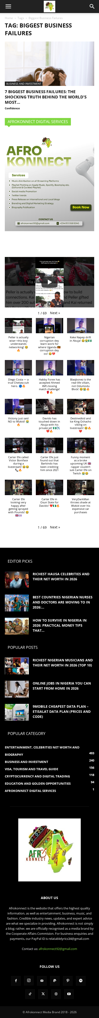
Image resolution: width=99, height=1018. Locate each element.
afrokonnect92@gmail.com (58, 949)
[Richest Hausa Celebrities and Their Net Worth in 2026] (17, 579)
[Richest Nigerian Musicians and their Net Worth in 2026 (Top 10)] (17, 666)
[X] (43, 994)
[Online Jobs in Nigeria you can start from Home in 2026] (17, 689)
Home (9, 18)
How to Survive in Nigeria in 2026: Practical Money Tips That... (60, 625)
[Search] (92, 6)
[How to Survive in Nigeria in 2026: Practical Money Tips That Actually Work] (17, 626)
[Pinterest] (68, 981)
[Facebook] (16, 981)
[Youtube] (69, 994)
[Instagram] (29, 980)
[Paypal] (55, 981)
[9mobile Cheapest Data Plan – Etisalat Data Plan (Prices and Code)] (17, 712)
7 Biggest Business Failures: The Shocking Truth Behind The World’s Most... (46, 97)
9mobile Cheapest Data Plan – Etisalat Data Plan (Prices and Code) (62, 711)
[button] (8, 6)
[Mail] (42, 981)
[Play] (49, 282)
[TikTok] (30, 994)
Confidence (12, 108)
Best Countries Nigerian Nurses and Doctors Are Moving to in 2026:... (63, 602)
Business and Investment (23, 83)
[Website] (56, 994)
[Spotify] (81, 981)
